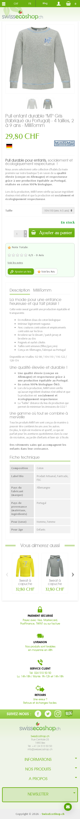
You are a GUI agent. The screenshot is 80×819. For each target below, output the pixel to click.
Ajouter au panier (55, 232)
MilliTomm (42, 290)
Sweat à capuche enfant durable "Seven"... (25, 585)
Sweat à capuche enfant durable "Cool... (55, 585)
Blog (45, 3)
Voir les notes (15, 262)
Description (20, 290)
